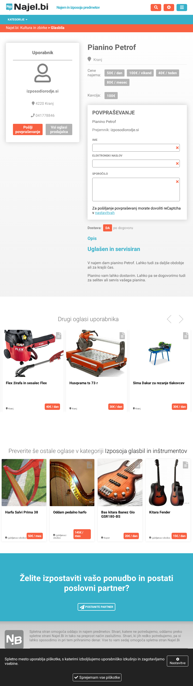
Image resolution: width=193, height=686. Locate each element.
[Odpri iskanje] (156, 7)
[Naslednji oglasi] (171, 319)
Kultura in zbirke (33, 27)
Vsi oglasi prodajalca (59, 129)
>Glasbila (56, 27)
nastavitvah (105, 212)
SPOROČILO (100, 173)
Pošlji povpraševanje (27, 129)
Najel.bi (12, 27)
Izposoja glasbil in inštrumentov (146, 451)
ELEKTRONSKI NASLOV (107, 155)
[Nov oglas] (169, 7)
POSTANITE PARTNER (98, 607)
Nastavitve (177, 663)
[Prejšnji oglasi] (179, 319)
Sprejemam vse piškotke (99, 677)
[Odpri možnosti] (182, 7)
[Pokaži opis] (58, 335)
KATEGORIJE (16, 19)
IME (94, 139)
